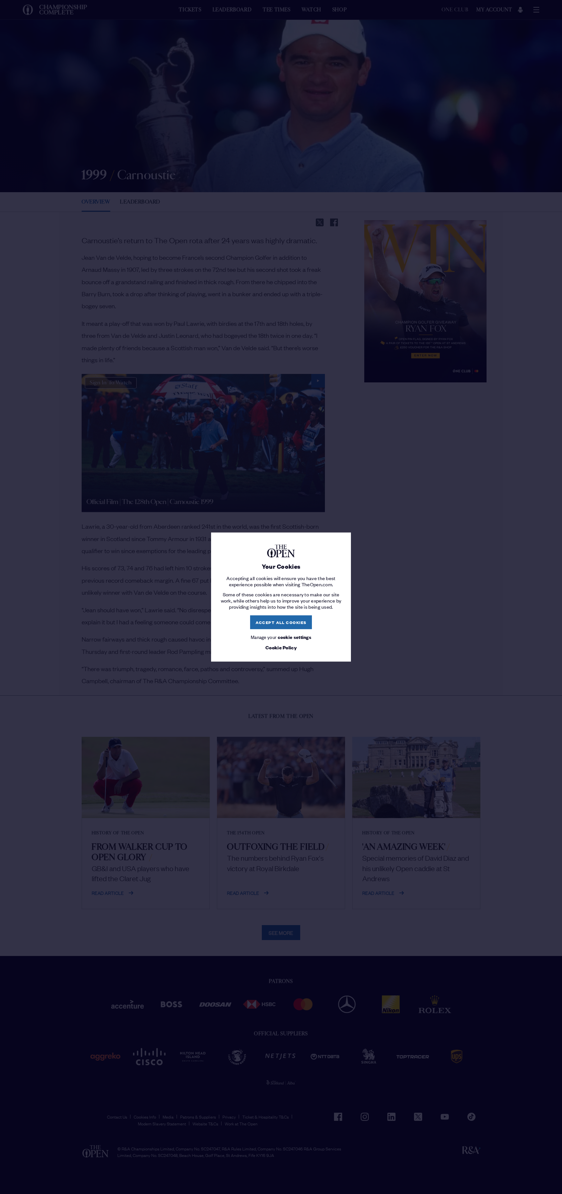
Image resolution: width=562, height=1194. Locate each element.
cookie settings (295, 636)
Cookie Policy (281, 647)
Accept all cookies (281, 622)
